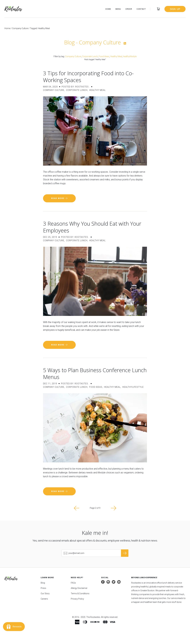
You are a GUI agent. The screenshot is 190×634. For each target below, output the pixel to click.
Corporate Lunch (90, 56)
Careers (44, 599)
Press (43, 588)
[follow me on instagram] (108, 582)
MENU (118, 9)
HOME (108, 9)
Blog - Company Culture (93, 42)
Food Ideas (104, 56)
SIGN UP (175, 9)
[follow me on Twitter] (113, 582)
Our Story (45, 593)
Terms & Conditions (80, 593)
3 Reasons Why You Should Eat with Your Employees (92, 227)
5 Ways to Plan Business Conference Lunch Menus (95, 374)
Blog (43, 583)
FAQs (73, 583)
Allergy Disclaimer (79, 588)
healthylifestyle (130, 56)
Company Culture (20, 28)
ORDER (128, 9)
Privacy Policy (77, 599)
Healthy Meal (116, 56)
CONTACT (141, 9)
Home (7, 28)
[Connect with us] (119, 582)
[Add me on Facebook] (103, 582)
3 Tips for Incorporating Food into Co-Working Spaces (88, 77)
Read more (58, 198)
